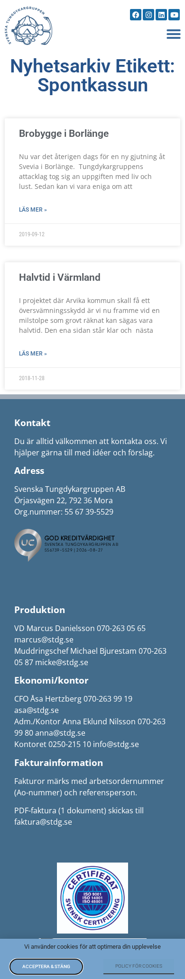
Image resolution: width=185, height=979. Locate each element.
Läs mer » (33, 209)
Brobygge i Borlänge (64, 133)
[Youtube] (174, 14)
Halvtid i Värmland (60, 277)
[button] (173, 34)
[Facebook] (135, 14)
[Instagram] (148, 14)
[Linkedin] (161, 14)
